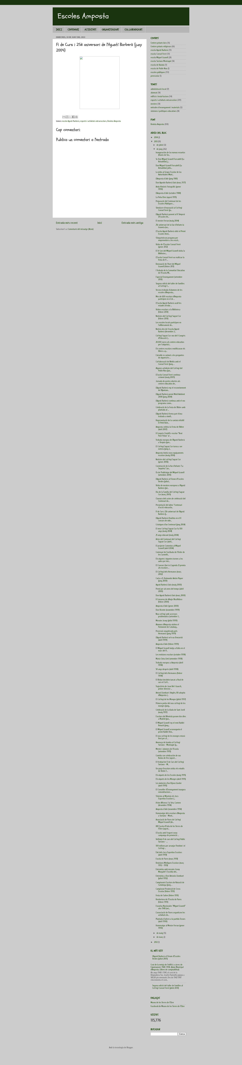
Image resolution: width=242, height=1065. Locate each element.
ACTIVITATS (90, 29)
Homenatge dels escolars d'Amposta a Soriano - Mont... (170, 814)
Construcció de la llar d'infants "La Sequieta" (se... (169, 467)
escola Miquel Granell (159, 57)
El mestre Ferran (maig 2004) (167, 221)
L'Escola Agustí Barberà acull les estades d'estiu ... (168, 304)
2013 (156, 141)
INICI (59, 29)
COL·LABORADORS (133, 29)
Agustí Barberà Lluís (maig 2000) (169, 585)
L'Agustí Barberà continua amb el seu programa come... (170, 402)
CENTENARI (73, 29)
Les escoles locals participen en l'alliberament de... (168, 323)
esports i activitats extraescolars (93, 121)
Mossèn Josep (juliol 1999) (166, 620)
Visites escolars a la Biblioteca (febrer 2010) (168, 310)
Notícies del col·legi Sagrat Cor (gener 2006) (168, 460)
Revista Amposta (114, 121)
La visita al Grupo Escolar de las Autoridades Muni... (168, 173)
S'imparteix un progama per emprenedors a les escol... (167, 239)
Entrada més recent (67, 223)
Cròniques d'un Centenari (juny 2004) (170, 524)
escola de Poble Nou (159, 68)
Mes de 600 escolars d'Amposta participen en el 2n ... (168, 297)
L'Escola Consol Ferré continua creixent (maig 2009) (168, 376)
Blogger (130, 1047)
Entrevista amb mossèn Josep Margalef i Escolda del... (168, 870)
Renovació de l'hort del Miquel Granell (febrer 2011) (168, 265)
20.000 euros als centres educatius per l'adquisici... (170, 343)
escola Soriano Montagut (161, 61)
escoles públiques (158, 72)
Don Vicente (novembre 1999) (168, 610)
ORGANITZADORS (110, 29)
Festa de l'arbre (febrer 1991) (167, 895)
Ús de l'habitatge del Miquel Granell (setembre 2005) (170, 473)
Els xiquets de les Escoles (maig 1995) (171, 775)
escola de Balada (157, 65)
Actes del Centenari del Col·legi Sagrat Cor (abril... (168, 540)
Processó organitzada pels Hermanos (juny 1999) (166, 632)
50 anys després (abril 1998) (167, 669)
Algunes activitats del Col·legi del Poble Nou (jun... (169, 369)
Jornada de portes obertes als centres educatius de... (168, 382)
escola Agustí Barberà (70, 121)
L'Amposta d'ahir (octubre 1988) (168, 193)
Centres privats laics (159, 43)
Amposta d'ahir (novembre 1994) (169, 809)
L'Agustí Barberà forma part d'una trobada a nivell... (169, 415)
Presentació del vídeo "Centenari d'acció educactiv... (169, 506)
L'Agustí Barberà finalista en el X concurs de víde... (168, 519)
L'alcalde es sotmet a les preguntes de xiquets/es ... (170, 356)
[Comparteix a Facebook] (73, 117)
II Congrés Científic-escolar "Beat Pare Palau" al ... (169, 434)
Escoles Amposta (83, 16)
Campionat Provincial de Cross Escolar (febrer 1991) (168, 890)
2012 (156, 942)
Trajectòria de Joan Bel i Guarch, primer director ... (169, 687)
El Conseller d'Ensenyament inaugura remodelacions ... (171, 790)
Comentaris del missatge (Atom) (81, 229)
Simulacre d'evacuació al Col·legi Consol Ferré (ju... (169, 209)
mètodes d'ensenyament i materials (165, 107)
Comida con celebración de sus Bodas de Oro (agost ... (168, 756)
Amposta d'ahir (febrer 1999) (167, 644)
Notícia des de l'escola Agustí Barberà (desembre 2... (167, 330)
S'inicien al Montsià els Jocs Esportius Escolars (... (167, 797)
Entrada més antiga (132, 223)
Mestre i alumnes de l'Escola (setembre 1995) (167, 750)
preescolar (155, 76)
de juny (160, 149)
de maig (160, 933)
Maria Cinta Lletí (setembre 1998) (169, 659)
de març (160, 937)
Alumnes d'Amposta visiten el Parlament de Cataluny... (167, 625)
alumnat (154, 93)
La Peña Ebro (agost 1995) (166, 197)
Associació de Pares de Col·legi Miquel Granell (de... (168, 821)
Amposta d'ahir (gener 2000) (167, 606)
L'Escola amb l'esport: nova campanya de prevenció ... (167, 834)
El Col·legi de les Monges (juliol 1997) (171, 699)
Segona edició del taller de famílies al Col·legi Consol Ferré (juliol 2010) (167, 986)
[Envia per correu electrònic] (64, 117)
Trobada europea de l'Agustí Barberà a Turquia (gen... (170, 441)
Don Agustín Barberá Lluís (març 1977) (171, 183)
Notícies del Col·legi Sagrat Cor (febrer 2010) (168, 317)
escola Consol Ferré (159, 54)
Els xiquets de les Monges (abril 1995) (171, 779)
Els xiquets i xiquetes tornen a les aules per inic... (169, 560)
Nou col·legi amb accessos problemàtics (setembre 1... (167, 615)
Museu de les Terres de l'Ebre (162, 1002)
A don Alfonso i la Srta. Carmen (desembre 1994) (168, 804)
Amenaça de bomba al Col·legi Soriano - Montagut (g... (168, 743)
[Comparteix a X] (70, 117)
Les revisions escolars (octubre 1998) (171, 655)
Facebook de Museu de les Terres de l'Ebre (168, 1006)
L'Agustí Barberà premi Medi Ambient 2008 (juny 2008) (170, 395)
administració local (158, 89)
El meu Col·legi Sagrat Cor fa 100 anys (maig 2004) (169, 530)
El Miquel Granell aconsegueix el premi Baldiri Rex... (169, 730)
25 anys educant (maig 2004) (167, 535)
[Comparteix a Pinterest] (76, 117)
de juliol (160, 145)
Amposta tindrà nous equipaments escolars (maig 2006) (169, 454)
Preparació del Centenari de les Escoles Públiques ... (168, 202)
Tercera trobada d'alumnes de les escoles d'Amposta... (169, 291)
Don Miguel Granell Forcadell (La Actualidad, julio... (169, 166)
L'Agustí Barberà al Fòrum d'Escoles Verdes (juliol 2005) (166, 957)
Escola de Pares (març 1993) (167, 859)
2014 (156, 137)
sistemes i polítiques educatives (163, 111)
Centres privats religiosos (161, 46)
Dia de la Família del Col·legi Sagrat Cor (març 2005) (170, 493)
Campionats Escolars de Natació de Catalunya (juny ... (170, 883)
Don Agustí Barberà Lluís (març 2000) (171, 595)
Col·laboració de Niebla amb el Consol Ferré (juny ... (168, 363)
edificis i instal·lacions (160, 96)
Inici (99, 223)
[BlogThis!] (67, 117)
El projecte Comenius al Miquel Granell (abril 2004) (168, 547)
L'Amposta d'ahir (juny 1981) (167, 179)
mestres (154, 104)
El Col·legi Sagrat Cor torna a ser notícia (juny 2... (169, 447)
